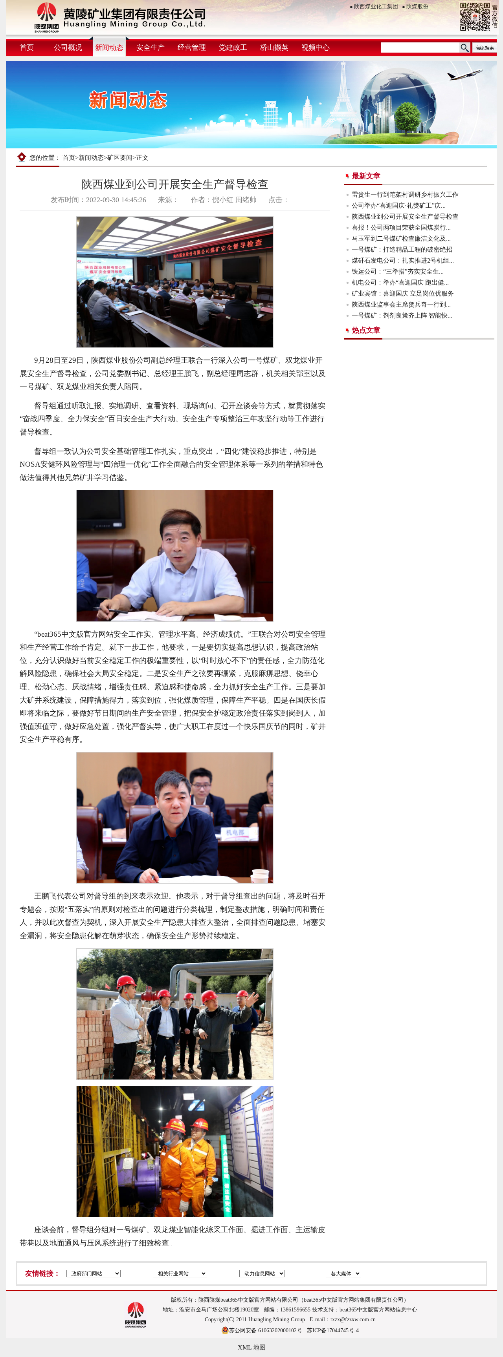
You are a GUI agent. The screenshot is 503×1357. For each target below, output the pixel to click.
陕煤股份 (415, 6)
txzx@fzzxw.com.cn (353, 1319)
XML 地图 (252, 1347)
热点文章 (366, 330)
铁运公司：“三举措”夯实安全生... (398, 271)
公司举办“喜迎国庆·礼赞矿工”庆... (399, 205)
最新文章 (366, 176)
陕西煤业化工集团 (374, 6)
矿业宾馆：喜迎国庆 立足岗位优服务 (403, 293)
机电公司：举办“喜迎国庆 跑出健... (400, 282)
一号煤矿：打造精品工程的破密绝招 (402, 249)
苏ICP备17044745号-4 (333, 1330)
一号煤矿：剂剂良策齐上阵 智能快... (402, 315)
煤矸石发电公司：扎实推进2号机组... (403, 260)
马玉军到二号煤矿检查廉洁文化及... (401, 238)
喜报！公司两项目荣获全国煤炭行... (401, 227)
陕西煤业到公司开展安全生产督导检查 (405, 216)
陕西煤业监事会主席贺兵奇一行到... (401, 304)
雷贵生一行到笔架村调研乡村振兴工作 (405, 194)
